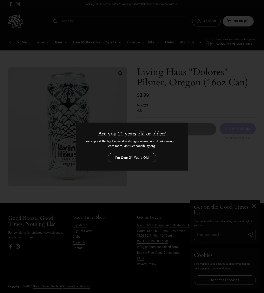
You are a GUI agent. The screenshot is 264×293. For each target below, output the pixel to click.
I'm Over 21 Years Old (132, 157)
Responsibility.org (142, 146)
